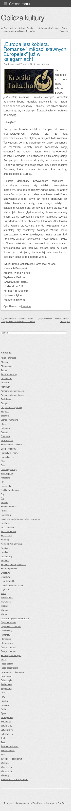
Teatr (3, 738)
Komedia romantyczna (11, 543)
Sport (3, 713)
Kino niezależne (8, 531)
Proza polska (7, 663)
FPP (3, 481)
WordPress (37, 803)
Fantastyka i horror (9, 452)
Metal (3, 593)
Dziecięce (5, 436)
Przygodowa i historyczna (12, 671)
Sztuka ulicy (6, 725)
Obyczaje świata (8, 622)
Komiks (4, 547)
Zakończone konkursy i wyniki (14, 779)
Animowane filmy (9, 374)
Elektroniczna (7, 440)
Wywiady (5, 775)
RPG (3, 696)
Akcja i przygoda (8, 357)
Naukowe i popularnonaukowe (15, 618)
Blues (3, 423)
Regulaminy (6, 688)
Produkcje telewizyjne (11, 655)
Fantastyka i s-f (8, 456)
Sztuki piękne (7, 729)
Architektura (6, 378)
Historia (4, 502)
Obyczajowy (6, 630)
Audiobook (6, 399)
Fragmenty (6, 485)
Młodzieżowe (7, 597)
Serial (3, 709)
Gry (2, 494)
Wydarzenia (6, 767)
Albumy (4, 361)
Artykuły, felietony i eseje (12, 390)
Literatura (26, 306)
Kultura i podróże (9, 568)
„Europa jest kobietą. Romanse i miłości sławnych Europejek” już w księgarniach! (34, 51)
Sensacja (5, 705)
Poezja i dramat (8, 647)
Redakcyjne (6, 684)
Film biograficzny (9, 469)
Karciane (5, 523)
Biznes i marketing (9, 419)
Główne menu (19, 3)
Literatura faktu (8, 580)
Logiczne (5, 589)
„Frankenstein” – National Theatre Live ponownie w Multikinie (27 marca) (18, 29)
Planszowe (6, 638)
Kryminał (5, 560)
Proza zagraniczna (9, 667)
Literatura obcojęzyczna (12, 585)
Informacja (6, 514)
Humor (4, 510)
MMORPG (6, 601)
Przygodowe (6, 676)
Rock (3, 692)
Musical (4, 605)
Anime (4, 370)
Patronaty (5, 634)
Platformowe (7, 643)
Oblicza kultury (22, 17)
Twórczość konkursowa (11, 758)
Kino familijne (7, 527)
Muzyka (4, 609)
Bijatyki (4, 403)
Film (3, 461)
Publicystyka (6, 680)
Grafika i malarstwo (10, 490)
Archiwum (5, 382)
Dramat (4, 432)
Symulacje (6, 721)
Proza (3, 659)
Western (5, 762)
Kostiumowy (6, 556)
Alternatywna (7, 366)
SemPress (62, 803)
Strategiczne (7, 717)
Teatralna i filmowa (9, 746)
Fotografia (5, 477)
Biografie (5, 411)
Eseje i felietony (8, 448)
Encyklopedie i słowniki (11, 444)
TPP (3, 754)
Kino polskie (6, 535)
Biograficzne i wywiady (11, 407)
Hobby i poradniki (9, 506)
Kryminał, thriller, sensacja (13, 564)
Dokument (5, 428)
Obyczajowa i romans (11, 626)
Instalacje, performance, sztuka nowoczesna (21, 518)
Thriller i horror (8, 750)
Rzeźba (4, 700)
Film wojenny (7, 473)
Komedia (5, 539)
